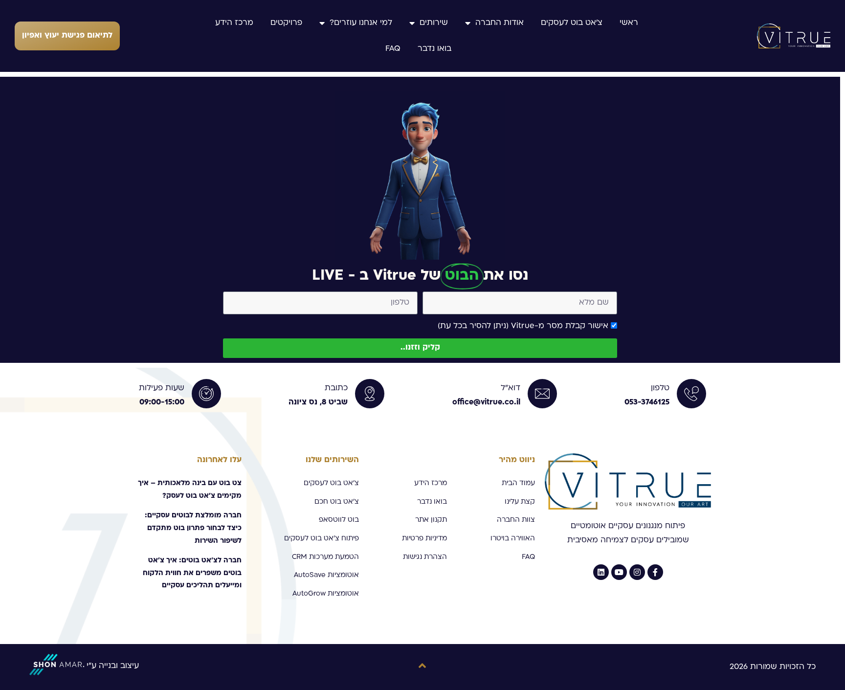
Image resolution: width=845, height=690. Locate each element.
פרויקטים (286, 23)
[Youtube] (619, 572)
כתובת (336, 388)
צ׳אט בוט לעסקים (571, 23)
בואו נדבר (434, 49)
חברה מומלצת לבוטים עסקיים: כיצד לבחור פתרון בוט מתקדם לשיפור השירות (193, 528)
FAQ (392, 49)
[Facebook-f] (655, 572)
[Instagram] (637, 572)
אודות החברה (499, 23)
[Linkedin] (601, 572)
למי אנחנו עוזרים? (361, 23)
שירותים (434, 23)
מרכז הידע (234, 23)
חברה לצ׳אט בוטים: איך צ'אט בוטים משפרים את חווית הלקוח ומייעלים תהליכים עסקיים (192, 573)
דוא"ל (510, 388)
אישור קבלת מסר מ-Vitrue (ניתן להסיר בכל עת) (523, 326)
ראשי (629, 23)
